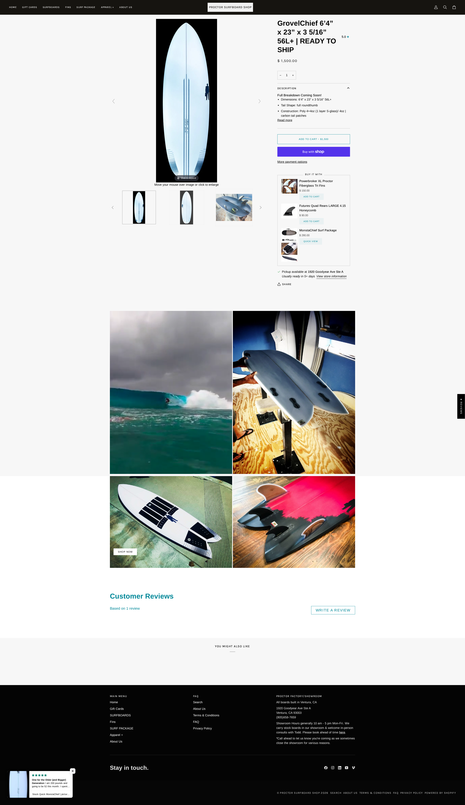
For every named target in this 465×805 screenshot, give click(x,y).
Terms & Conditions (206, 715)
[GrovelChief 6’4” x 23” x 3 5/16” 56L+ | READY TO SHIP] (139, 207)
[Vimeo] (353, 767)
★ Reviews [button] (461, 406)
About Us (116, 741)
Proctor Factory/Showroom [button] (299, 696)
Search (198, 702)
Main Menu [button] (118, 696)
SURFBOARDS (120, 715)
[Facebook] (325, 767)
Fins (113, 722)
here (342, 732)
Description (286, 88)
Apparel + (116, 735)
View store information (331, 276)
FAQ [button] (196, 696)
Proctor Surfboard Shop (300, 792)
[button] (51, 7)
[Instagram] (332, 767)
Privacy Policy (202, 728)
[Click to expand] (186, 100)
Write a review (333, 610)
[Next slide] (259, 101)
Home (114, 702)
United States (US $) (28, 792)
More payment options (292, 162)
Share (287, 284)
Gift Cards (117, 709)
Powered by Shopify (440, 792)
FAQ (196, 722)
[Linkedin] (339, 767)
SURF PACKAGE (121, 728)
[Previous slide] (113, 101)
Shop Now (125, 551)
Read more (284, 120)
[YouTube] (346, 767)
